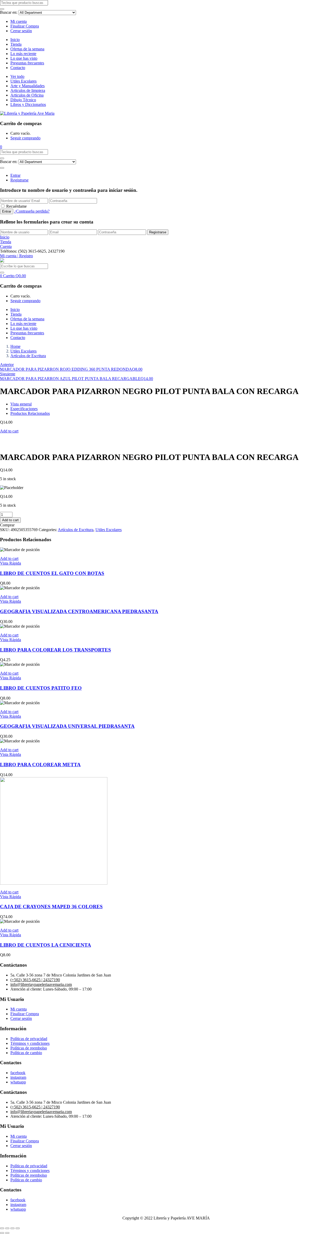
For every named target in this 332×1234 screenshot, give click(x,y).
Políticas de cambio (26, 1052)
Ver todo (17, 76)
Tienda (16, 44)
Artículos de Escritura (28, 356)
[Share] (7, 1228)
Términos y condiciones (30, 1043)
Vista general (21, 404)
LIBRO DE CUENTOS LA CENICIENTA (45, 945)
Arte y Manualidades (27, 86)
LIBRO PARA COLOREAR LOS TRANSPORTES (55, 650)
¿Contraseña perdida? (32, 211)
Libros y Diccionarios (28, 104)
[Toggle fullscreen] (12, 1228)
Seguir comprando (25, 138)
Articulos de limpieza (27, 90)
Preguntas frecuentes (27, 63)
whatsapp (18, 1082)
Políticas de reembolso (28, 1048)
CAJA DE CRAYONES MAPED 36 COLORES (51, 906)
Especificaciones (24, 408)
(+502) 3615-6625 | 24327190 (35, 980)
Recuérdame (16, 206)
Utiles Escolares (23, 81)
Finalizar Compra (24, 26)
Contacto (17, 67)
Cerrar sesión (21, 31)
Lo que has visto (23, 58)
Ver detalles (9, 444)
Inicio (15, 39)
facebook (17, 1072)
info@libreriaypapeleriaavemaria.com (41, 984)
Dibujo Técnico (23, 100)
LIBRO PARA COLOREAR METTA (40, 764)
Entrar (15, 175)
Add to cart (9, 431)
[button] (1, 147)
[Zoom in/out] (18, 1228)
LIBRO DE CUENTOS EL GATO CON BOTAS (52, 573)
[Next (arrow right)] (7, 1233)
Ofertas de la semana (27, 49)
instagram (18, 1077)
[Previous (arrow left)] (2, 1233)
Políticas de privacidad (28, 1038)
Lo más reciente (23, 53)
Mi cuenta (18, 21)
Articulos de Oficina (27, 95)
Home (15, 346)
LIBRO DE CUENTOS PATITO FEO (41, 688)
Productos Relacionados (30, 413)
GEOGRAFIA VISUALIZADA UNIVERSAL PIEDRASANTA (67, 726)
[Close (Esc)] (2, 1228)
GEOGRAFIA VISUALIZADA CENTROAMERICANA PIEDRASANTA (79, 611)
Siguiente (7, 374)
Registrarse (19, 180)
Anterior (7, 364)
